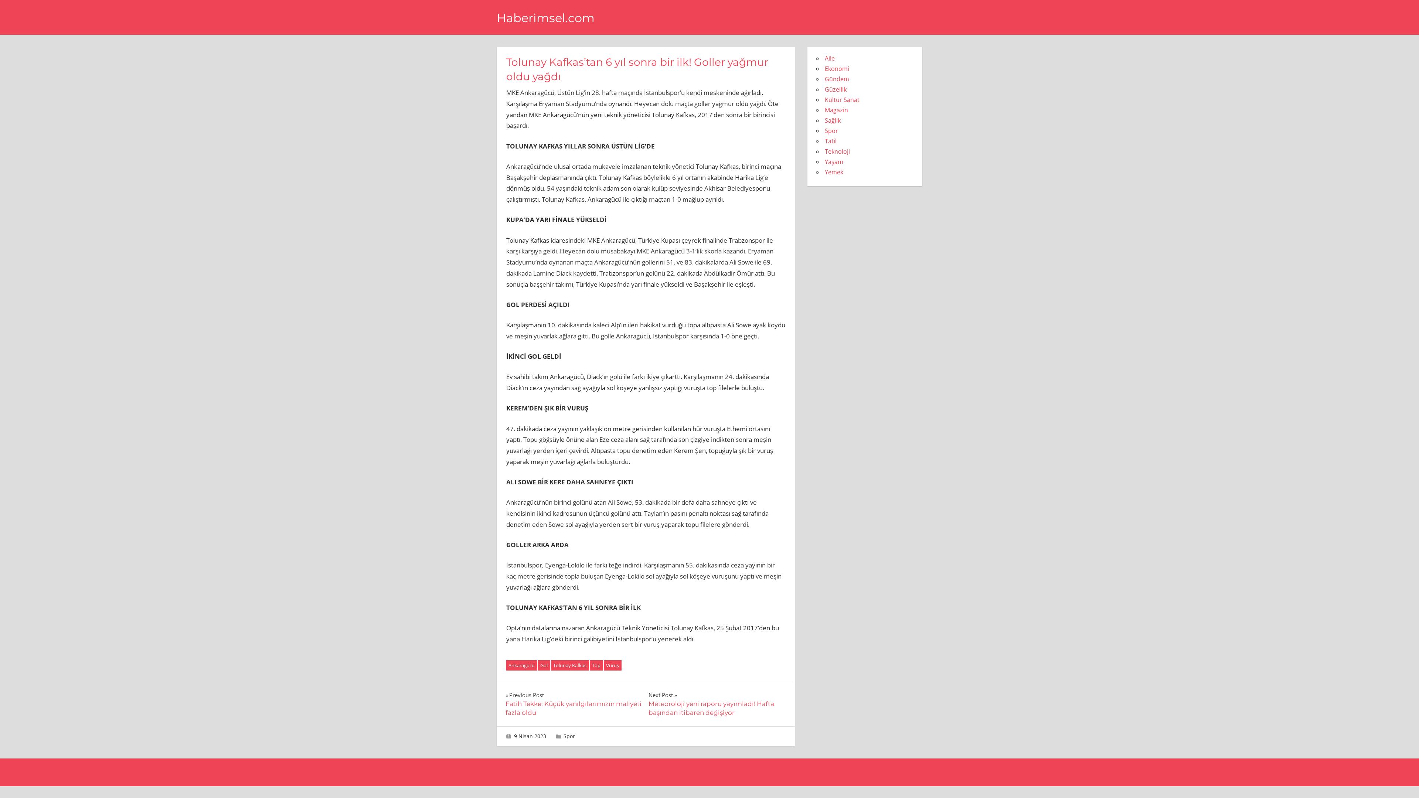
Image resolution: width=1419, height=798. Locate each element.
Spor (569, 736)
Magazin (836, 110)
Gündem (837, 79)
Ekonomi (837, 69)
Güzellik (836, 89)
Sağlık (833, 120)
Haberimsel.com (546, 18)
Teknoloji (837, 151)
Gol (544, 665)
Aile (830, 58)
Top (596, 665)
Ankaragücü (521, 665)
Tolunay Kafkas (569, 665)
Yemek (834, 172)
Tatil (831, 141)
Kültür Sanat (842, 100)
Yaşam (834, 162)
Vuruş (612, 665)
